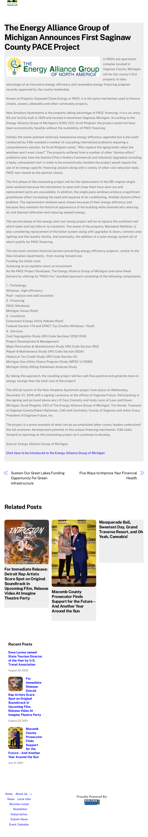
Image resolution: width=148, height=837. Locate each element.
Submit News (19, 819)
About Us (21, 793)
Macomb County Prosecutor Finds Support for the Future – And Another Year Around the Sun (73, 601)
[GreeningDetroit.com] (12, 4)
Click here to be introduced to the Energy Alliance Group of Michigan (55, 453)
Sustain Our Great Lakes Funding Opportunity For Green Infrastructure (38, 478)
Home (9, 793)
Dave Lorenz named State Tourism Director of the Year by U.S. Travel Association (25, 658)
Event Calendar (19, 824)
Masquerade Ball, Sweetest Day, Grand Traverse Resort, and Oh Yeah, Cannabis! (121, 529)
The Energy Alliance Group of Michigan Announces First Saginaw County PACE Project (67, 37)
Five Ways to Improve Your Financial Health (108, 475)
